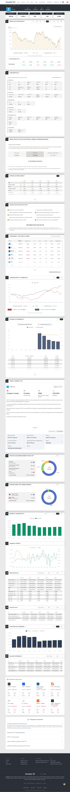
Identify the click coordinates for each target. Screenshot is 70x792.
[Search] (15, 2)
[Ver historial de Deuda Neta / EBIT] (34, 119)
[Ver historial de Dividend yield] (15, 111)
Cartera (57, 2)
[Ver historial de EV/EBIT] (52, 84)
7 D (33, 21)
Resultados (48, 9)
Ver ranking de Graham (35, 161)
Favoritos (50, 2)
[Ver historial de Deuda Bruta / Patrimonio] (52, 119)
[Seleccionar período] (61, 21)
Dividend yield (30, 327)
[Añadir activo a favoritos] (60, 9)
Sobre (25, 783)
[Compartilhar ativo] (63, 9)
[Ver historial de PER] (15, 84)
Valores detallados (60, 431)
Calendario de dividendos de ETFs (41, 762)
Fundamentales (27, 9)
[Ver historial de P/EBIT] (15, 89)
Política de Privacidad (31, 783)
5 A (50, 21)
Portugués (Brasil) (26, 787)
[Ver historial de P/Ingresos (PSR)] (34, 84)
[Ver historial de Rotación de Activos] (61, 96)
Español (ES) (39, 787)
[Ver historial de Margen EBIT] (34, 96)
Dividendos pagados (39, 327)
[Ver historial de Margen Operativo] (43, 96)
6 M (40, 21)
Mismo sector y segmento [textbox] (55, 236)
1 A (47, 21)
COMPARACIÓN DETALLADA (54, 272)
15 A (58, 21)
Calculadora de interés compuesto (56, 764)
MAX (61, 513)
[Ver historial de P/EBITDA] (61, 84)
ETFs (7, 762)
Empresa (42, 9)
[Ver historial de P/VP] (24, 84)
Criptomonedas (8, 764)
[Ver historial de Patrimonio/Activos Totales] (24, 89)
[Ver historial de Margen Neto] (52, 96)
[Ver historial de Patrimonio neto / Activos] (61, 119)
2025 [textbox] (57, 455)
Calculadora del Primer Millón (55, 762)
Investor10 (7, 776)
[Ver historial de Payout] (24, 111)
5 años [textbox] (57, 572)
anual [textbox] (46, 513)
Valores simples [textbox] (41, 572)
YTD (44, 21)
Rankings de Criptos (24, 764)
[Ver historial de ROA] (24, 104)
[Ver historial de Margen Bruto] (15, 96)
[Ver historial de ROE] (15, 104)
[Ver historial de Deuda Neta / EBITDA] (24, 119)
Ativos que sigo (53, 760)
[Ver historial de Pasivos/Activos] (15, 124)
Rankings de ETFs (24, 762)
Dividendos (35, 9)
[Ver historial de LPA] (52, 89)
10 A (54, 21)
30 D (37, 21)
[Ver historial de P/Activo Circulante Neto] (34, 89)
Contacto (44, 783)
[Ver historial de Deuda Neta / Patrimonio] (43, 119)
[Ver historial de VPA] (61, 89)
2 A (54, 277)
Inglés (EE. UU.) (33, 787)
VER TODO (35, 427)
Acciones (7, 760)
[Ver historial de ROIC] (34, 104)
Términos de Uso (39, 783)
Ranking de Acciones (24, 760)
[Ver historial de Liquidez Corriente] (15, 119)
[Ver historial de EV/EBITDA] (43, 84)
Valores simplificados (52, 431)
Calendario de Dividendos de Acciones (42, 760)
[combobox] (56, 236)
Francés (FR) (45, 787)
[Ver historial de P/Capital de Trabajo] (43, 89)
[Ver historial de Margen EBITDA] (24, 96)
